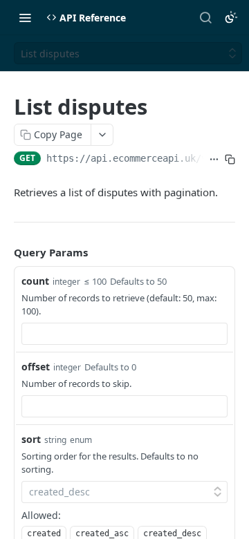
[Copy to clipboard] (230, 159)
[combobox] (124, 334)
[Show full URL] (214, 159)
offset (35, 366)
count (35, 280)
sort (31, 439)
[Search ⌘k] (205, 17)
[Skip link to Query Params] (4, 253)
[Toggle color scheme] (231, 17)
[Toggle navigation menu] (25, 17)
